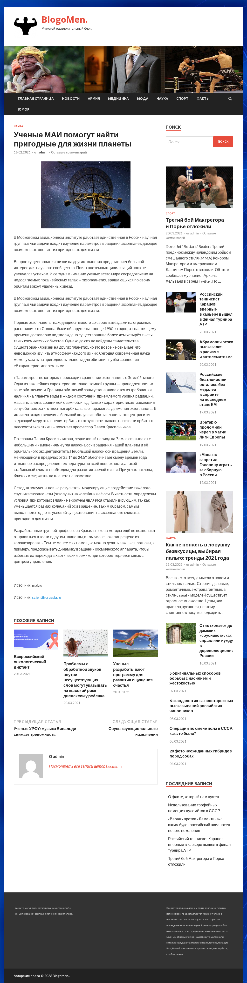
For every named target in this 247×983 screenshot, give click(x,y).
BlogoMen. (64, 19)
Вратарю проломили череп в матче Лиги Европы (212, 429)
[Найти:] (199, 141)
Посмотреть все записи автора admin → (86, 766)
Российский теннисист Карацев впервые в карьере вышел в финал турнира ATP (216, 309)
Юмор (23, 109)
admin (43, 152)
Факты (203, 98)
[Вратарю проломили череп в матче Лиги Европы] (181, 439)
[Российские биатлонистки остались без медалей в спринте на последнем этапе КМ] (181, 391)
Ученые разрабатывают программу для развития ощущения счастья (133, 674)
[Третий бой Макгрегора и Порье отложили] (199, 209)
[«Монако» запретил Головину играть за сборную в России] (181, 471)
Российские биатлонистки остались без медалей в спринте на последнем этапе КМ (212, 389)
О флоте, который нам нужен (193, 796)
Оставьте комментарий (69, 152)
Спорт (182, 98)
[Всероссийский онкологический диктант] (36, 651)
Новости (71, 98)
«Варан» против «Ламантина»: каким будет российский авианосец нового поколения (199, 825)
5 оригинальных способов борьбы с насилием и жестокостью (195, 678)
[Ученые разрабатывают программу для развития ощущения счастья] (135, 658)
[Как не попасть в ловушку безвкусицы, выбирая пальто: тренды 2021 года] (199, 533)
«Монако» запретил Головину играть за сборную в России (215, 464)
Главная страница (36, 98)
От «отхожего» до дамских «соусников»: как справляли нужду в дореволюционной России (217, 640)
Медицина (118, 98)
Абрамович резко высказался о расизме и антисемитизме (216, 349)
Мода (142, 98)
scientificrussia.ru (46, 597)
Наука (162, 98)
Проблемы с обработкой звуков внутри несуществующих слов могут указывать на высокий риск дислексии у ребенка (85, 679)
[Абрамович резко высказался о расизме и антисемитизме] (181, 358)
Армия (94, 98)
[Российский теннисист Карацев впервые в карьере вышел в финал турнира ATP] (181, 311)
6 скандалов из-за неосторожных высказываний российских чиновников (201, 705)
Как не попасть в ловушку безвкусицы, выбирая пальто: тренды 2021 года (198, 551)
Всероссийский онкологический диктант (30, 662)
